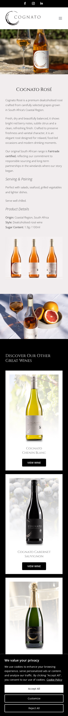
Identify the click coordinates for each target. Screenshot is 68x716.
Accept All (34, 688)
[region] (34, 685)
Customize (34, 698)
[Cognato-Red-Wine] (34, 479)
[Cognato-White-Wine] (34, 376)
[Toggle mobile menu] (61, 18)
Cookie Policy (54, 679)
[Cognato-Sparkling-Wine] (34, 583)
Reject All (34, 708)
